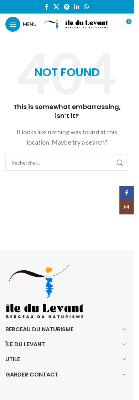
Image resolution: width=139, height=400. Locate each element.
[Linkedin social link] (77, 6)
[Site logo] (76, 23)
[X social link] (56, 6)
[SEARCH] (120, 163)
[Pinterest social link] (66, 6)
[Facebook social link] (46, 6)
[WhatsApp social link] (86, 6)
